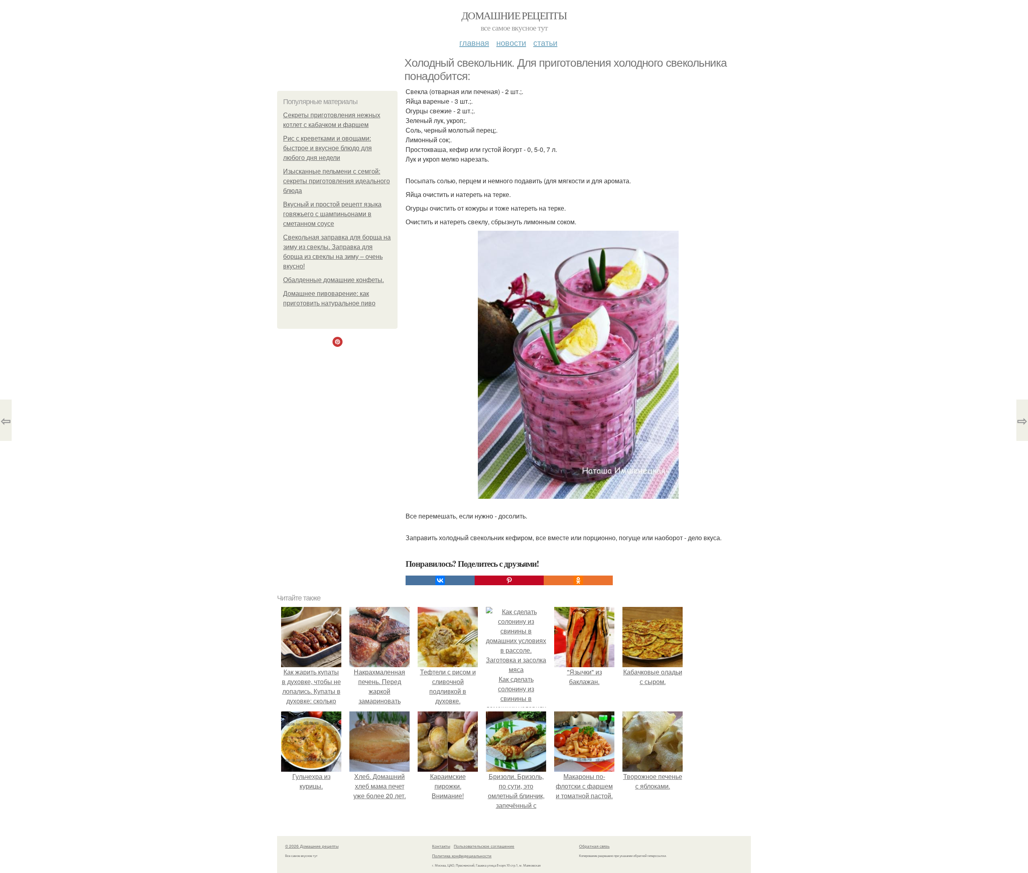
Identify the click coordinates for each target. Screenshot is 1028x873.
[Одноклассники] (578, 580)
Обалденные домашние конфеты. (333, 280)
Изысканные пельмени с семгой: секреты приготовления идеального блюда (336, 181)
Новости (511, 42)
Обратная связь (594, 846)
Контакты (441, 846)
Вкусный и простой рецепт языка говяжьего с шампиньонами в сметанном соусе (332, 214)
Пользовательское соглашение (484, 846)
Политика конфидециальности (462, 856)
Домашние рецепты (514, 15)
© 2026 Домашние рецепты (312, 846)
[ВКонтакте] (440, 580)
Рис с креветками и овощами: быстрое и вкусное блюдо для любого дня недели (327, 148)
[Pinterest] (509, 580)
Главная (474, 42)
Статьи (545, 42)
